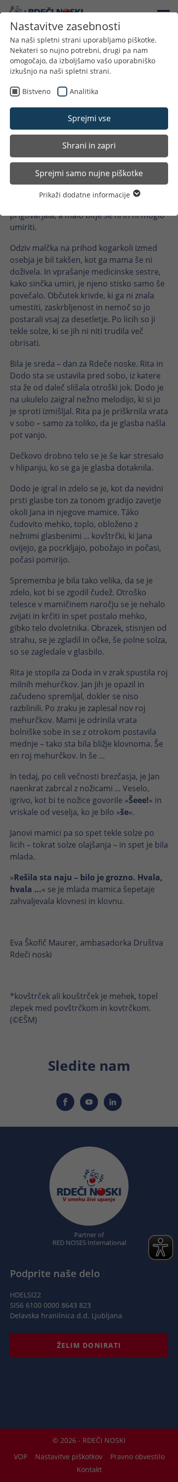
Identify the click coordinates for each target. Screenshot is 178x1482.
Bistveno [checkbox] (36, 91)
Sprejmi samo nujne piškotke (89, 173)
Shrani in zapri (89, 145)
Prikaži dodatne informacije (85, 194)
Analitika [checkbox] (84, 91)
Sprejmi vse (89, 118)
